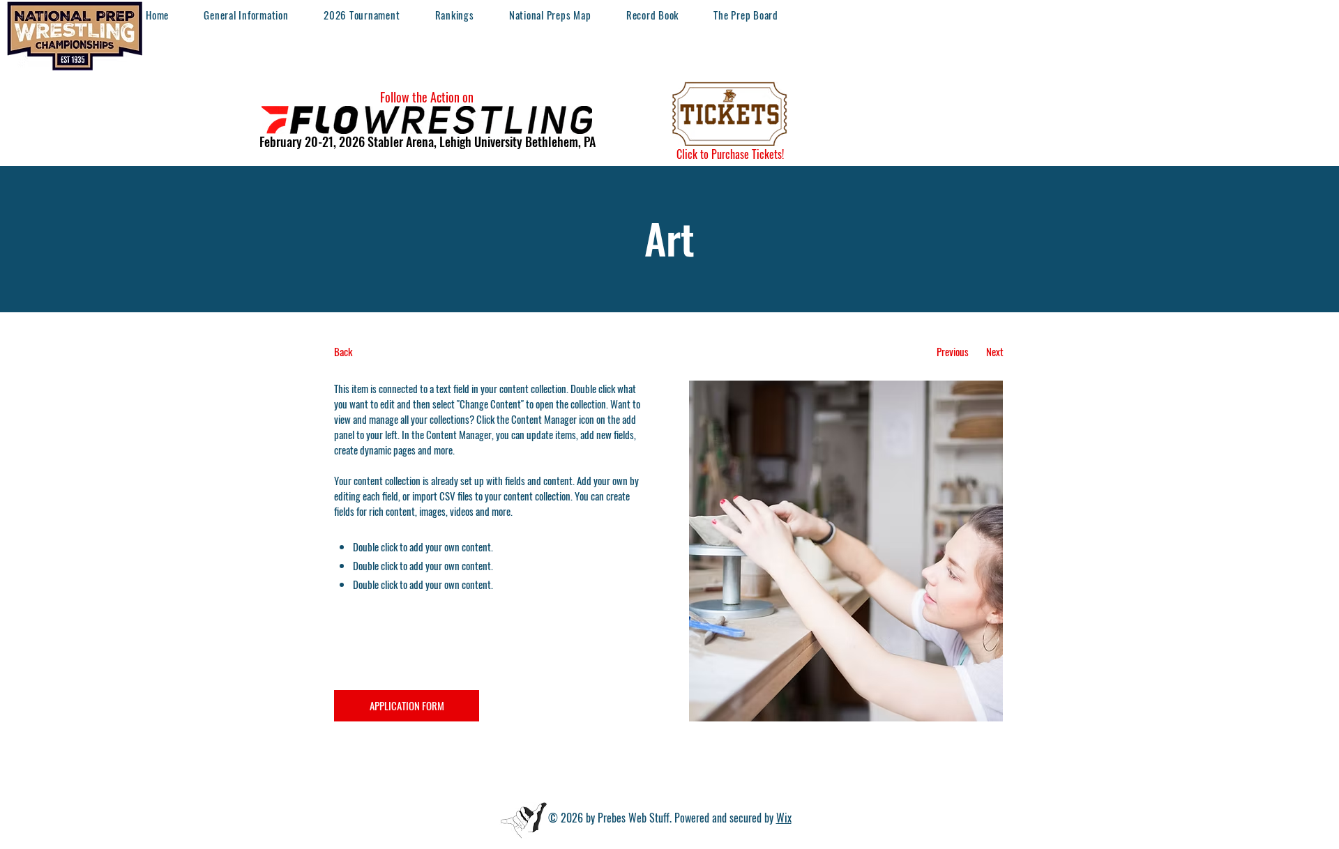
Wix (784, 817)
